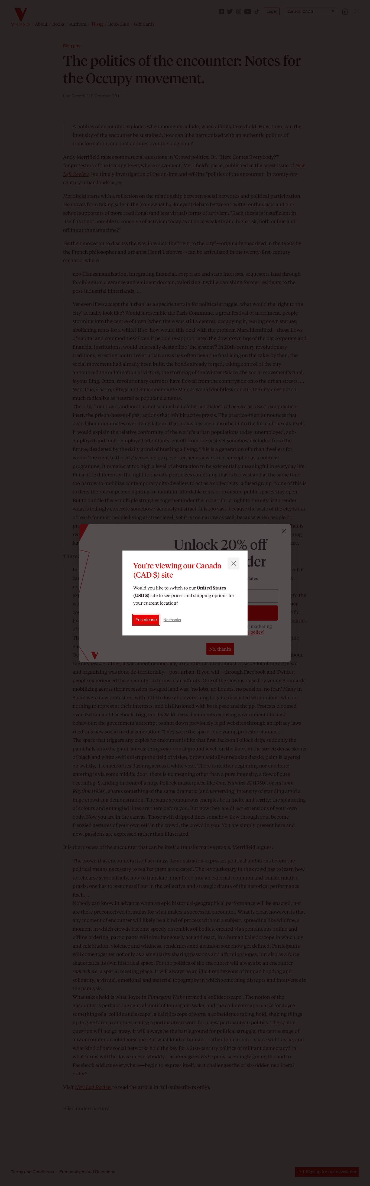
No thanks (172, 619)
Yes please (146, 619)
